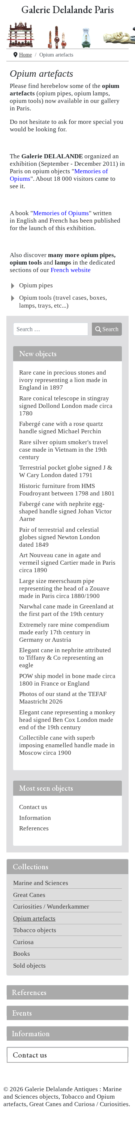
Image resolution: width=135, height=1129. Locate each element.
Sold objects (29, 965)
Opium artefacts (34, 918)
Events (22, 1013)
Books (21, 953)
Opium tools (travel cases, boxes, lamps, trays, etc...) (63, 301)
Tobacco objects (34, 930)
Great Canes (29, 894)
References (29, 992)
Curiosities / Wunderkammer (51, 906)
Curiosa (23, 942)
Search (110, 329)
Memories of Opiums (61, 213)
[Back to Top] (121, 1115)
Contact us (30, 1055)
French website (71, 270)
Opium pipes (36, 285)
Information (31, 1033)
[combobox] (50, 329)
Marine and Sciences (40, 883)
